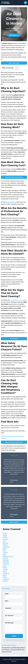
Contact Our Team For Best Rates (14, 177)
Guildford (5, 558)
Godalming (6, 562)
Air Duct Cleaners (11, 202)
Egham (5, 575)
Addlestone (6, 564)
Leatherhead (6, 546)
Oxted (4, 541)
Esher (4, 554)
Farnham (5, 581)
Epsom (5, 548)
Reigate (8, 436)
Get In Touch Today (14, 63)
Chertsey (5, 569)
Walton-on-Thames (8, 556)
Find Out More (14, 338)
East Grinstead (14, 436)
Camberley (6, 579)
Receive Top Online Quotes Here (14, 442)
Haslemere (6, 573)
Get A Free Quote (14, 522)
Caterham (3, 438)
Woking (5, 567)
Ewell (4, 550)
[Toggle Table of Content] (16, 68)
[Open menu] (25, 2)
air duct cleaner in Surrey (17, 300)
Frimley (5, 577)
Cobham (5, 552)
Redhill (3, 436)
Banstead (5, 543)
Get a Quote (13, 35)
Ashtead (5, 545)
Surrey (4, 565)
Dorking (21, 436)
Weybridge (6, 560)
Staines (5, 571)
